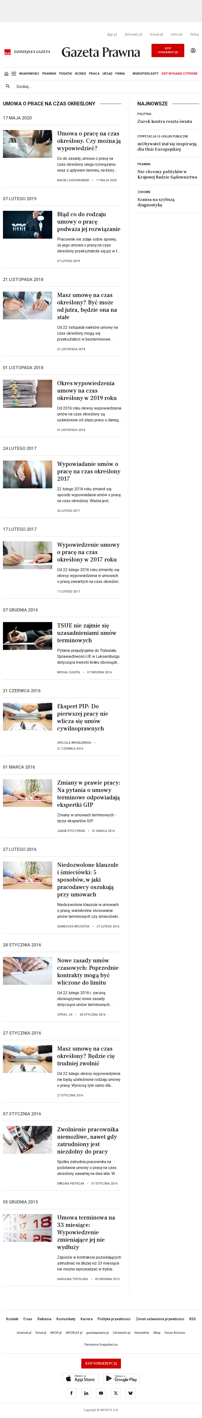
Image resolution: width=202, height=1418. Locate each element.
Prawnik (144, 164)
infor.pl (176, 34)
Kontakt (12, 1319)
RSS (192, 1319)
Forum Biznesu (175, 1333)
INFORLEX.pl (74, 1333)
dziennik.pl (133, 34)
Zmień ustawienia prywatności (160, 1319)
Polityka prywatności (114, 1319)
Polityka (144, 114)
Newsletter (142, 1333)
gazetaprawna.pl (97, 1333)
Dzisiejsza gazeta (32, 52)
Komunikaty (65, 1319)
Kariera (87, 1319)
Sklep (194, 34)
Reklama (44, 1319)
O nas (27, 1319)
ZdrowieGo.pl (121, 1333)
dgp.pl (112, 34)
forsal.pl (156, 34)
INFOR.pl (56, 1333)
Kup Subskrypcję (168, 50)
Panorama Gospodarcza (101, 1344)
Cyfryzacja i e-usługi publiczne (162, 136)
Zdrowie (144, 192)
